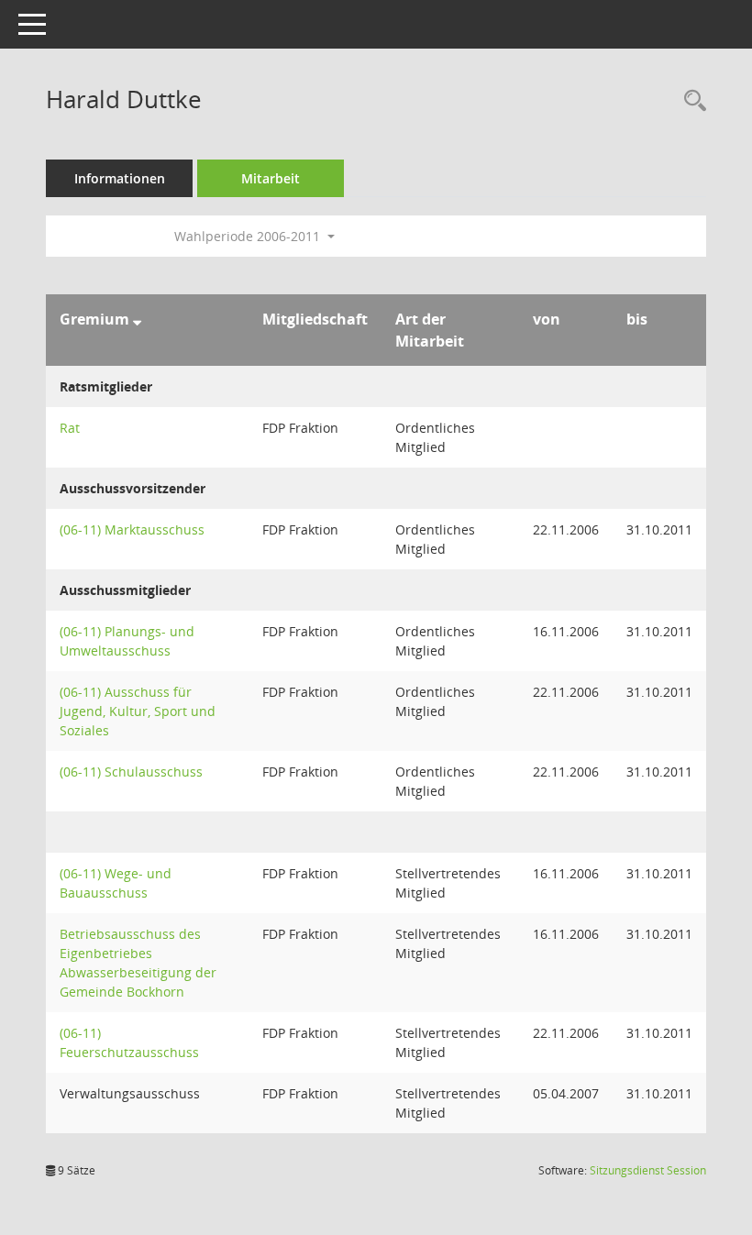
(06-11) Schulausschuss (131, 771)
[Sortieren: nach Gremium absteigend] (137, 319)
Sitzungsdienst (648, 1170)
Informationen (119, 178)
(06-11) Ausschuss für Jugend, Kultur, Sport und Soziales (138, 711)
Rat (70, 427)
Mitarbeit (270, 178)
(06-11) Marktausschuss (132, 529)
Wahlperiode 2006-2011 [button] (249, 236)
